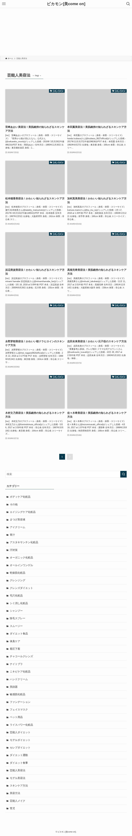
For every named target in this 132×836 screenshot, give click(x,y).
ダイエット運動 (19, 755)
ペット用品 (16, 717)
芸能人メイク (17, 800)
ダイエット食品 (19, 633)
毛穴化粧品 (16, 595)
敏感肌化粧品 (17, 694)
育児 (12, 808)
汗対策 (14, 550)
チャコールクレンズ (21, 656)
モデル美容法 (17, 778)
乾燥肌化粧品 (17, 572)
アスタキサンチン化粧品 (24, 542)
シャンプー (16, 610)
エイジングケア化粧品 (23, 512)
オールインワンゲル (21, 565)
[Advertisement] (66, 31)
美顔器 (14, 686)
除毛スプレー (17, 618)
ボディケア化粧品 (20, 496)
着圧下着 (15, 648)
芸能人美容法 (17, 770)
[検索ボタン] (128, 4)
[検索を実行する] (123, 474)
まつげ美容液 (17, 519)
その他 (14, 504)
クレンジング (17, 580)
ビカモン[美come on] (66, 4)
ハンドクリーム (19, 679)
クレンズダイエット (21, 588)
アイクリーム (17, 527)
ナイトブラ (16, 664)
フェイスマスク (19, 709)
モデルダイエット (20, 740)
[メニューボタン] (4, 4)
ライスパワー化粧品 (21, 724)
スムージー (16, 626)
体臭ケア (15, 641)
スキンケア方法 (19, 785)
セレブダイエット (20, 747)
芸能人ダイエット (20, 732)
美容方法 (15, 793)
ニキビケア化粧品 (20, 671)
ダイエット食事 (19, 762)
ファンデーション (20, 702)
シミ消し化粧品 (19, 603)
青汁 (12, 534)
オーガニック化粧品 (21, 557)
